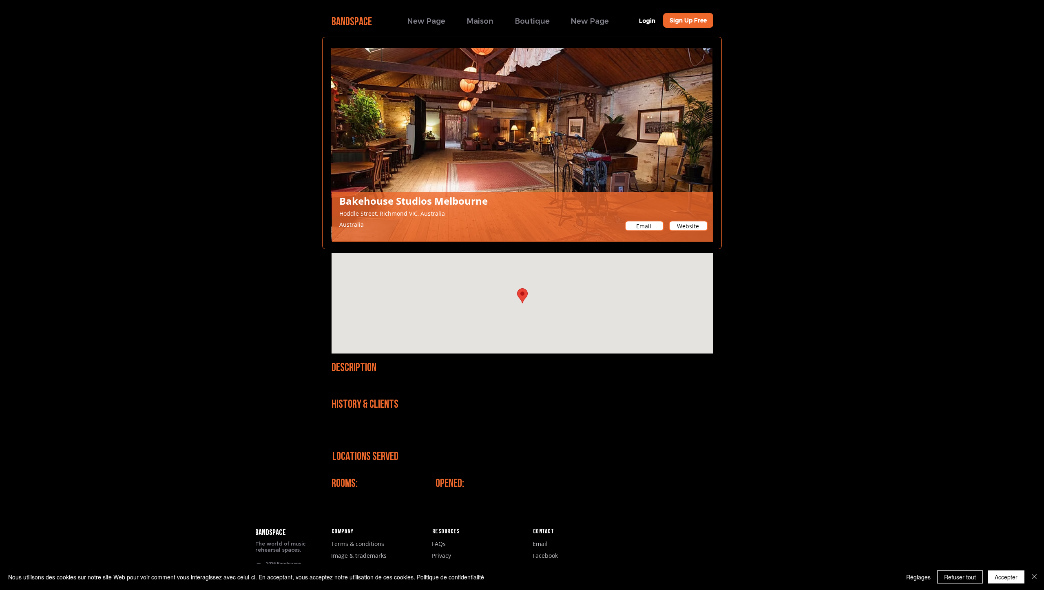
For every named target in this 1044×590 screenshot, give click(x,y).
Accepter (1006, 577)
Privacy (441, 555)
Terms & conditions (357, 544)
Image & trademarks (359, 555)
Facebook (545, 555)
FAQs (439, 544)
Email (540, 544)
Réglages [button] (918, 577)
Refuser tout (960, 577)
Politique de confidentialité (450, 577)
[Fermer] (1034, 576)
